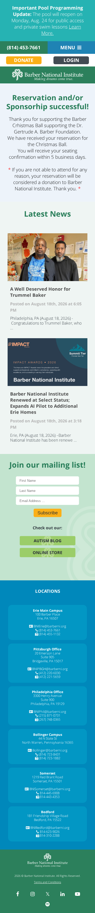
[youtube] (77, 894)
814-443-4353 (50, 796)
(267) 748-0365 (49, 719)
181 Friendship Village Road (47, 815)
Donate (23, 60)
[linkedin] (63, 894)
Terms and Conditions (47, 882)
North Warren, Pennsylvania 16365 (47, 742)
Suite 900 (47, 699)
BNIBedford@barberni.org (49, 827)
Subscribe (47, 512)
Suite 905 (47, 657)
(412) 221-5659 (49, 676)
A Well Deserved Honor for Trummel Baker (47, 257)
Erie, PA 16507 (47, 618)
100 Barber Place (47, 614)
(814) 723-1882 (49, 758)
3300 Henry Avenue (47, 695)
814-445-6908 (50, 793)
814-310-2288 (50, 835)
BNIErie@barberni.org (50, 626)
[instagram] (33, 894)
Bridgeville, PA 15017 (47, 661)
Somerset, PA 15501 (47, 781)
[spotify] (48, 904)
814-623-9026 (50, 831)
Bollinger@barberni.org (49, 750)
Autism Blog (48, 540)
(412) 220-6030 (49, 673)
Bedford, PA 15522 (47, 819)
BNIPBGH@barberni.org (50, 669)
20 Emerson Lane (47, 653)
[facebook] (18, 894)
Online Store (47, 552)
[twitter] (48, 894)
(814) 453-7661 (24, 47)
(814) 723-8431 (49, 754)
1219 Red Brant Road (47, 777)
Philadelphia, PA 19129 (47, 703)
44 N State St (48, 738)
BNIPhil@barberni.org (50, 711)
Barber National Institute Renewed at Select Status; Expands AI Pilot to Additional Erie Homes (47, 362)
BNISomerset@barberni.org (49, 789)
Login (71, 60)
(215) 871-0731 (49, 715)
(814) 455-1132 (49, 634)
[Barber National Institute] (47, 75)
